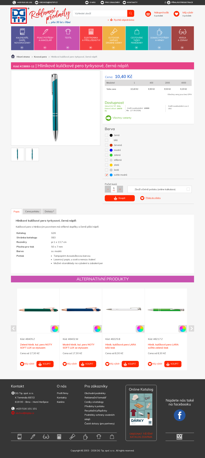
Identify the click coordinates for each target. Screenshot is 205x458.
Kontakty (132, 2)
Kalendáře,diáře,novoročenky (22, 40)
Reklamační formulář (95, 397)
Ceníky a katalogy (94, 401)
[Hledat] (130, 13)
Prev (13, 328)
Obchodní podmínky (95, 393)
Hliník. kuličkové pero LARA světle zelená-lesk (87, 346)
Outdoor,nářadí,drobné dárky (114, 40)
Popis (17, 211)
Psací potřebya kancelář (45, 39)
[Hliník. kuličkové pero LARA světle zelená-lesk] (90, 310)
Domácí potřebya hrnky (160, 39)
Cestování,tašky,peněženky (137, 40)
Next (191, 328)
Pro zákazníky (112, 2)
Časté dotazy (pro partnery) (99, 423)
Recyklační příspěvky (95, 410)
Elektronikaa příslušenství (91, 39)
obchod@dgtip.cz (48, 2)
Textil (68, 37)
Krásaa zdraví (182, 39)
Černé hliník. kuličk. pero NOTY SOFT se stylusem (174, 346)
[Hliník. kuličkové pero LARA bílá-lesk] (48, 310)
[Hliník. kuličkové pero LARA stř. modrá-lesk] (133, 310)
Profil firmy (62, 393)
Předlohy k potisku (94, 406)
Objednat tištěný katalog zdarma (141, 435)
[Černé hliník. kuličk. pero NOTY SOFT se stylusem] (175, 310)
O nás (92, 2)
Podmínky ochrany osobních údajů (99, 417)
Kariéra (60, 401)
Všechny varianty (121, 117)
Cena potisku (32, 211)
